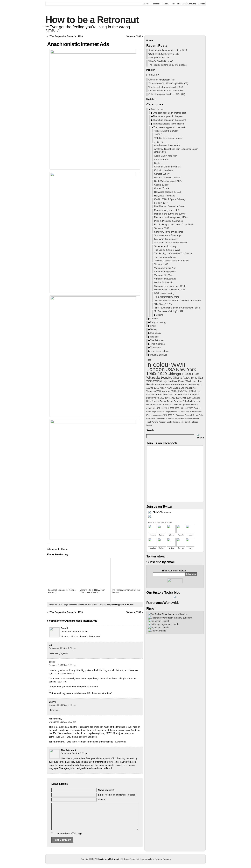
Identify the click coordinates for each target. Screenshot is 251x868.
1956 (177, 408)
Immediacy (155, 333)
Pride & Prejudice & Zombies (168, 221)
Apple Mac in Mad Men (165, 156)
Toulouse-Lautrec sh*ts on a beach (171, 260)
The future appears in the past (168, 116)
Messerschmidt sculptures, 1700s (171, 217)
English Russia (158, 412)
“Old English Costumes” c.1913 (163, 54)
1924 (158, 408)
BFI (157, 384)
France (163, 401)
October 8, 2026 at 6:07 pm (62, 722)
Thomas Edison (164, 404)
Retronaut (182, 394)
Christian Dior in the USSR (167, 166)
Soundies (166, 377)
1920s (149, 388)
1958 (156, 388)
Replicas (154, 336)
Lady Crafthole (169, 381)
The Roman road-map (165, 257)
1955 (185, 391)
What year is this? (188, 412)
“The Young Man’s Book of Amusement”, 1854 (177, 307)
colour (198, 412)
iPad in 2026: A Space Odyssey (170, 199)
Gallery (153, 329)
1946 (195, 374)
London (155, 369)
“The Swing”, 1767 (163, 304)
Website (102, 799)
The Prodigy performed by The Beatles (167, 65)
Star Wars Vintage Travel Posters (170, 242)
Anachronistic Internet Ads (167, 145)
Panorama (151, 404)
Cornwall (188, 415)
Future (170, 401)
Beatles (197, 408)
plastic (149, 397)
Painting (154, 422)
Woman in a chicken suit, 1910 (169, 286)
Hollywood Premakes (164, 195)
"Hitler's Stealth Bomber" (166, 131)
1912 (165, 415)
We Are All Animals (163, 282)
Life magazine (188, 388)
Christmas (164, 384)
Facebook (73, 605)
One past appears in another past (169, 113)
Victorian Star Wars (163, 275)
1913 (172, 398)
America (155, 401)
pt (48, 26)
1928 (178, 398)
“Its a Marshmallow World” (167, 297)
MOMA (88, 605)
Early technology (158, 322)
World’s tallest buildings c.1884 (169, 289)
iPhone (149, 415)
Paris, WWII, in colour (190, 381)
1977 (191, 408)
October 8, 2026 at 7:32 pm (74, 753)
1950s (151, 373)
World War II (192, 404)
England (175, 384)
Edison (154, 394)
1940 (162, 374)
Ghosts (177, 377)
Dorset (195, 415)
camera (166, 391)
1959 (189, 398)
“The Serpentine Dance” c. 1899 (66, 36)
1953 (172, 408)
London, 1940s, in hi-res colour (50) (165, 90)
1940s (186, 374)
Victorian (151, 391)
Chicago (174, 374)
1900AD (158, 134)
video (156, 397)
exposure (150, 408)
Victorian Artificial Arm (165, 268)
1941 (183, 398)
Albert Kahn (166, 388)
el (46, 26)
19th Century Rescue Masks (168, 138)
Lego (198, 401)
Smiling (159, 315)
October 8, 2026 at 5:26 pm (62, 705)
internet (81, 605)
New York (186, 369)
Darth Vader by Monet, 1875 (168, 181)
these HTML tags (73, 833)
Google (168, 412)
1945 (180, 391)
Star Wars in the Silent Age (167, 235)
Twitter (94, 605)
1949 (167, 408)
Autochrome (190, 377)
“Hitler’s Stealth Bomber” (160, 61)
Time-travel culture (159, 351)
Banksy (158, 163)
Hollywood (170, 418)
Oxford (174, 412)
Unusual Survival (158, 355)
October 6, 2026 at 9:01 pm (62, 648)
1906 (167, 398)
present (192, 384)
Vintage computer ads (165, 278)
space (160, 415)
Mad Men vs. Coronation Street (169, 206)
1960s (192, 391)
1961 (182, 408)
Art (174, 415)
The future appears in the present (169, 120)
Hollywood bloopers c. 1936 (167, 192)
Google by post (161, 184)
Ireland (177, 418)
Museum (173, 394)
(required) (106, 790)
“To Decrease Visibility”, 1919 (168, 311)
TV (179, 412)
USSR (175, 404)
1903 (161, 398)
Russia (150, 384)
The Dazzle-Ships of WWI (167, 250)
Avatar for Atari (161, 159)
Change (154, 318)
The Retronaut (68, 750)
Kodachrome (186, 418)
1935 (170, 415)
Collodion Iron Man (163, 170)
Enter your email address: (174, 570)
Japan (176, 388)
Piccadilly (162, 422)
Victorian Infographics (165, 271)
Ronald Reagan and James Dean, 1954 (173, 224)
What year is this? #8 (158, 57)
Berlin (148, 412)
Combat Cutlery (162, 174)
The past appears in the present (168, 123)
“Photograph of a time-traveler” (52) (165, 87)
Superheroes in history (165, 246)
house (183, 384)
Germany (178, 401)
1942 (163, 408)
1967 (186, 408)
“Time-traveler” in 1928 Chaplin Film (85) (168, 83)
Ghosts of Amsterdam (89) (161, 79)
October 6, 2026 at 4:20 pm (74, 631)
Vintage (182, 404)
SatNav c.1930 (133, 36)
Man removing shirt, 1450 (166, 210)
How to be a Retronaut (92, 19)
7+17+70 (158, 142)
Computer (180, 415)
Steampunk (193, 394)
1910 (199, 384)
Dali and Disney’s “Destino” (167, 177)
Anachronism (157, 109)
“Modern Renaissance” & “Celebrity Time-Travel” (178, 300)
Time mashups (157, 344)
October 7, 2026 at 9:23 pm (62, 665)
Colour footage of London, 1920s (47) (166, 94)
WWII (178, 365)
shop (155, 415)
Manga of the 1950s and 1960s (169, 213)
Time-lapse (155, 347)
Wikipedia (153, 377)
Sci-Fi (169, 422)
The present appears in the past (120, 605)
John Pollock (189, 401)
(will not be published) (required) (117, 794)
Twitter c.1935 (161, 264)
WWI (159, 391)
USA (170, 369)
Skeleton (176, 422)
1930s (174, 391)
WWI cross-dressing (164, 293)
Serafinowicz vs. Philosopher (168, 232)
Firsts (153, 326)
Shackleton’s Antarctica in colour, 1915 (167, 50)
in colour (158, 364)
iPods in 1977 (161, 203)
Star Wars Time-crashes (166, 239)
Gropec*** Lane (161, 188)
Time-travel (185, 422)
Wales (157, 381)
